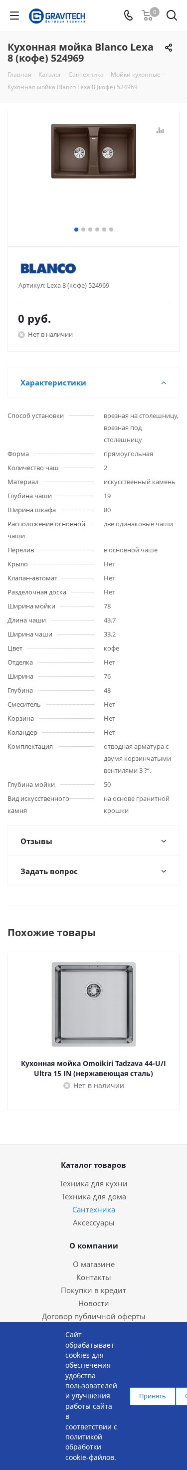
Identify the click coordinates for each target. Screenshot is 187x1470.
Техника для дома (93, 1196)
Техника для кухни (93, 1183)
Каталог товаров (93, 1165)
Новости (93, 1303)
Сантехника (93, 1209)
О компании (93, 1245)
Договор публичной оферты (94, 1316)
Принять (152, 1395)
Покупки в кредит (93, 1290)
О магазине (94, 1264)
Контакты (93, 1277)
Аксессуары (94, 1222)
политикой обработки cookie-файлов (89, 1447)
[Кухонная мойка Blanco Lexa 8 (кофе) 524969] (93, 174)
